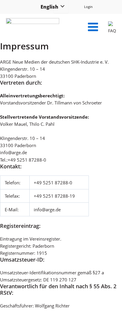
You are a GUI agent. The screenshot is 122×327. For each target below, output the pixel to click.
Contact (95, 316)
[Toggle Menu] (61, 6)
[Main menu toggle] (93, 27)
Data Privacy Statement (26, 316)
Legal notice (68, 316)
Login (88, 6)
